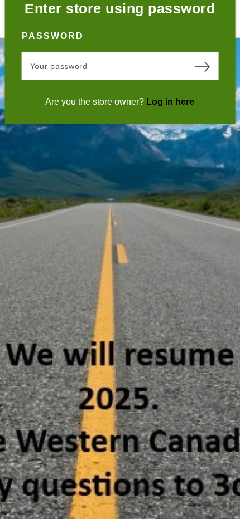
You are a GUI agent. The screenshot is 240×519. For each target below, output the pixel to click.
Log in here (170, 101)
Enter (201, 66)
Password (53, 36)
